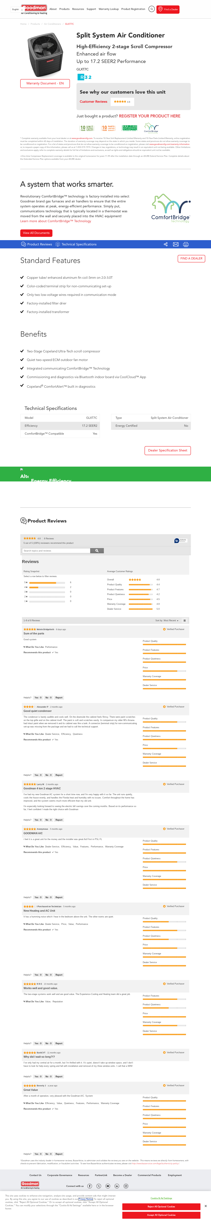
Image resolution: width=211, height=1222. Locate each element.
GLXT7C (69, 24)
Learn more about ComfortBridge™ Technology (55, 221)
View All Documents (36, 233)
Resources (78, 9)
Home (23, 24)
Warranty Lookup (109, 9)
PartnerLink (101, 1175)
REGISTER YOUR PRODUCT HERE (149, 116)
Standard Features (50, 261)
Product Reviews (47, 521)
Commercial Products (149, 1175)
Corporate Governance (59, 1175)
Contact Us (35, 1175)
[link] (30, 538)
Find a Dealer (171, 9)
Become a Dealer (122, 1175)
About (53, 9)
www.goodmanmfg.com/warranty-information (169, 144)
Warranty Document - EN (45, 83)
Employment (175, 1175)
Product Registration (133, 9)
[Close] (205, 1206)
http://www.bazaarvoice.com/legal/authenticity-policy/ (155, 1164)
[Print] (186, 244)
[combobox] (18, 10)
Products (64, 9)
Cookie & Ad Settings (161, 1198)
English (15, 10)
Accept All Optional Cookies (161, 1215)
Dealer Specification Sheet (167, 450)
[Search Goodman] (152, 9)
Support (91, 9)
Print (186, 244)
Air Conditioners (52, 24)
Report (59, 697)
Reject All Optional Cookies (161, 1207)
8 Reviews (50, 538)
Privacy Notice (86, 1199)
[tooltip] (181, 541)
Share (166, 244)
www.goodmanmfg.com (82, 138)
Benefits (33, 334)
